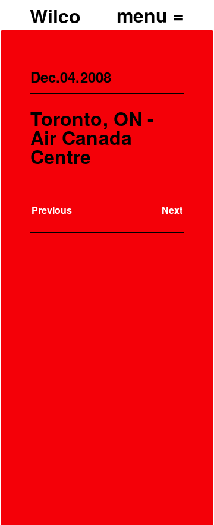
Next (172, 210)
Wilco (55, 15)
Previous (52, 210)
